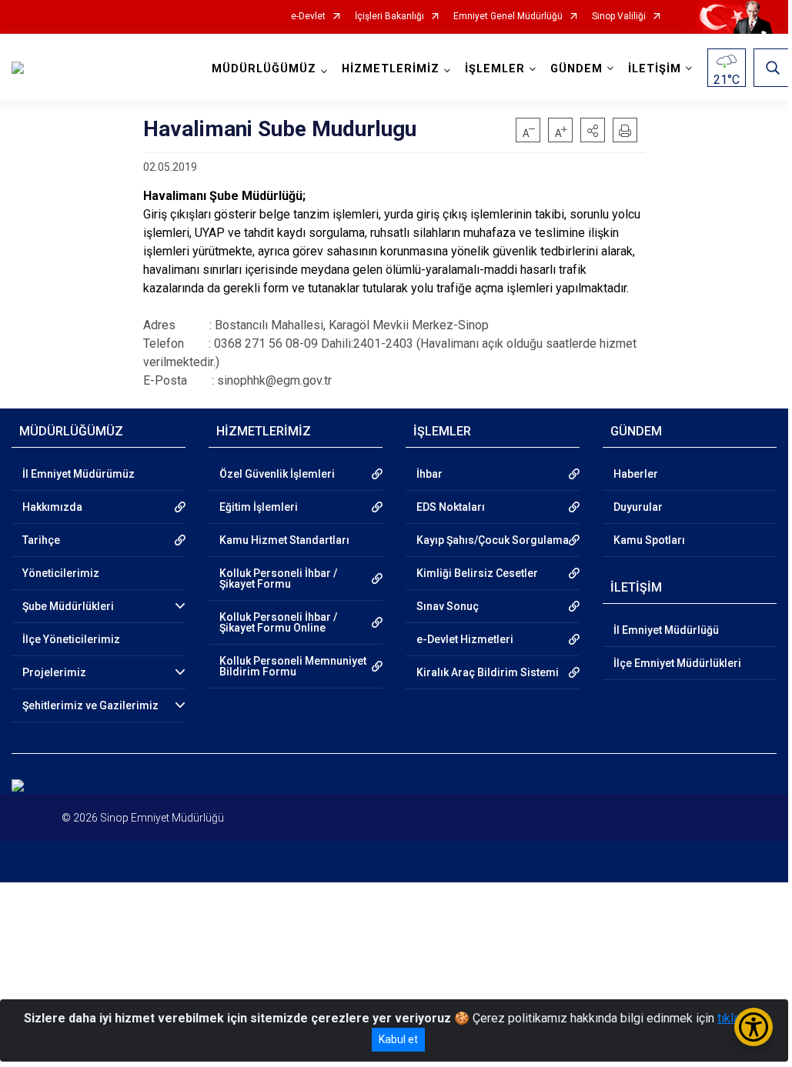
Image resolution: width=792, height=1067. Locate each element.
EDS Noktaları (450, 507)
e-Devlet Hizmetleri (464, 639)
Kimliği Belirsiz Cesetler (477, 573)
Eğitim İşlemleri (258, 507)
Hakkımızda (52, 507)
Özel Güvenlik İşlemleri (277, 474)
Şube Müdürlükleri (68, 606)
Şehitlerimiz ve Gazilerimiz (90, 705)
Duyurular (638, 507)
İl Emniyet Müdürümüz (78, 474)
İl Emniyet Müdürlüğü (666, 630)
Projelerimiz (54, 672)
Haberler (635, 474)
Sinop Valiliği (619, 17)
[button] (592, 130)
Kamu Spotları (649, 540)
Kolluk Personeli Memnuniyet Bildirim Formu (292, 666)
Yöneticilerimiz (60, 573)
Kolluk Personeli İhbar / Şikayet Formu (278, 578)
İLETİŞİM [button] (654, 68)
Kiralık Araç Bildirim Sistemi (487, 672)
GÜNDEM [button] (576, 68)
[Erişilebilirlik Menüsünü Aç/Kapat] (753, 1027)
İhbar (429, 474)
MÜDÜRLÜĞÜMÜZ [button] (264, 68)
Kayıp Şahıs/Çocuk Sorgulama (492, 540)
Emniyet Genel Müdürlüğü (508, 17)
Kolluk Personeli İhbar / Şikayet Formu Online (278, 622)
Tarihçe (41, 540)
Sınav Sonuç (447, 606)
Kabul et (398, 1039)
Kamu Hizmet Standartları (284, 540)
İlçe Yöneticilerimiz (71, 639)
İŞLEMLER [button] (495, 68)
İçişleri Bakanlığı (389, 17)
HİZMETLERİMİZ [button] (390, 68)
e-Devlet (308, 17)
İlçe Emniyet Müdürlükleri (677, 663)
